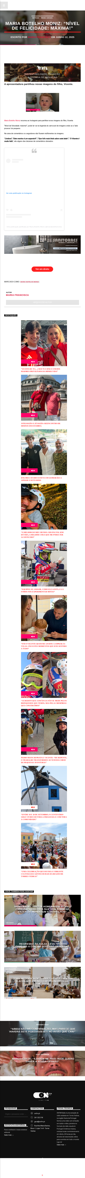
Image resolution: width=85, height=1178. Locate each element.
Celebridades (11, 897)
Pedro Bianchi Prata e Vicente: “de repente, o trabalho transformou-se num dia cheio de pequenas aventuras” (44, 760)
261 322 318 (38, 1117)
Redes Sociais (47, 18)
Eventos (25, 1167)
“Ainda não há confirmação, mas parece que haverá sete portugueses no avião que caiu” (42, 1030)
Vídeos (37, 1167)
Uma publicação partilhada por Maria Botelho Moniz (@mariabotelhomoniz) (34, 227)
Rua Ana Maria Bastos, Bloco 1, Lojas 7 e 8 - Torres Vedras (40, 1128)
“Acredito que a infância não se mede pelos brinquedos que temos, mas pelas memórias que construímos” (44, 703)
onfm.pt (37, 1113)
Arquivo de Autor (42, 302)
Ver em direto (42, 269)
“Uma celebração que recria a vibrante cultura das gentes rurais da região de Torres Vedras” (42, 874)
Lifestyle (9, 933)
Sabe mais (61, 1145)
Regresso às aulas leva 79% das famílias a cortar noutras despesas (42, 945)
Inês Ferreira (10, 923)
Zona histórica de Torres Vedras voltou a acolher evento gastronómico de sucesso (43, 981)
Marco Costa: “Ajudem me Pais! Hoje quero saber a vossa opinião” (43, 1060)
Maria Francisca (39, 37)
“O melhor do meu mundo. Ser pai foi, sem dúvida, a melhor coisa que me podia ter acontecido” (42, 534)
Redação (9, 959)
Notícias (35, 18)
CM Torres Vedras (11, 995)
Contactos (51, 1167)
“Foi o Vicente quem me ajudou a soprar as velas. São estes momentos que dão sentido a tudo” (44, 646)
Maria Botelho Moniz (12, 121)
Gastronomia (10, 969)
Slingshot (47, 1164)
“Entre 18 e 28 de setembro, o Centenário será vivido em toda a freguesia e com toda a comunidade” (44, 817)
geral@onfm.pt (39, 1122)
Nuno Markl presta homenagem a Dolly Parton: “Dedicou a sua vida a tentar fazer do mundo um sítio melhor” (43, 909)
